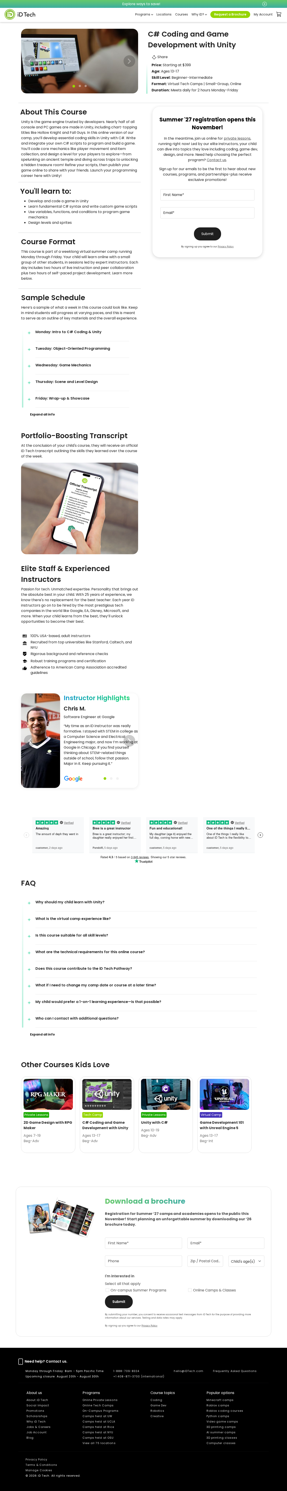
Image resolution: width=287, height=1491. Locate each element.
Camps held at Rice (98, 1427)
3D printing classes (222, 1438)
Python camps (218, 1416)
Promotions (35, 1411)
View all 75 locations (99, 1443)
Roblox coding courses (225, 1411)
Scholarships (37, 1416)
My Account (263, 14)
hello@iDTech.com (188, 1371)
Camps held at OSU (98, 1438)
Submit (207, 233)
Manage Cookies (39, 1470)
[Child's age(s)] (246, 1261)
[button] (129, 61)
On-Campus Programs (101, 1411)
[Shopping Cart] (278, 14)
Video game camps (222, 1421)
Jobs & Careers (38, 1427)
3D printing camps (221, 1427)
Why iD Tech (36, 1421)
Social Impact (37, 1405)
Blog (30, 1438)
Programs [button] (142, 14)
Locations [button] (164, 14)
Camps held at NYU (98, 1432)
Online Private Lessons (100, 1400)
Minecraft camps (220, 1400)
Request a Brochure (230, 14)
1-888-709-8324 (126, 1371)
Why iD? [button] (197, 14)
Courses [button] (181, 14)
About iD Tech (37, 1400)
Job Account (36, 1432)
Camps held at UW (98, 1416)
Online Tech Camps (98, 1405)
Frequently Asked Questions (235, 1371)
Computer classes (221, 1443)
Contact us (216, 160)
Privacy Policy (226, 246)
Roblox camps (218, 1405)
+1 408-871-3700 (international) (138, 1376)
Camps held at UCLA (99, 1421)
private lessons (237, 138)
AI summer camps (221, 1432)
